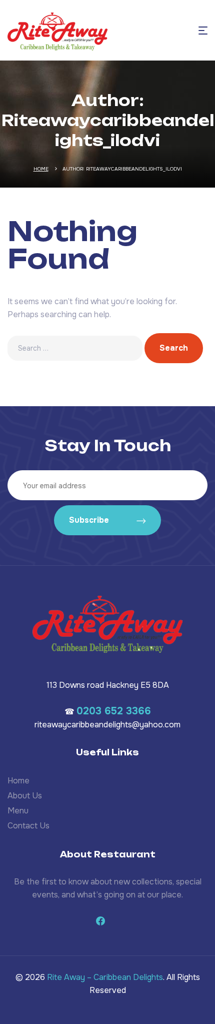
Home (41, 169)
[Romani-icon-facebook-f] (100, 920)
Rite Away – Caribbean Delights (105, 977)
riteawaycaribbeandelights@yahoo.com (107, 724)
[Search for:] (76, 348)
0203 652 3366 (113, 711)
